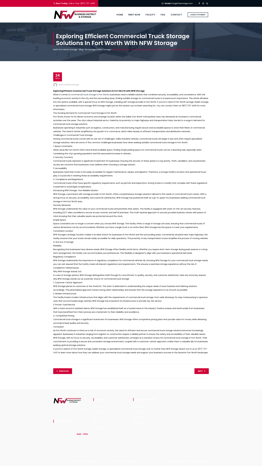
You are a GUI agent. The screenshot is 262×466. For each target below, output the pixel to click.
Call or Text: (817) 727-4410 (81, 3)
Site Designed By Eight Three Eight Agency (189, 461)
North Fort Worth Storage (69, 85)
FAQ (163, 14)
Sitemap (133, 461)
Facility (150, 14)
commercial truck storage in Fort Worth (90, 94)
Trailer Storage (140, 417)
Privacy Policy (120, 461)
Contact (176, 14)
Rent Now (134, 14)
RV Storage (138, 406)
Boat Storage (139, 412)
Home (120, 14)
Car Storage (139, 422)
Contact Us (98, 428)
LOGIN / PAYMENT (198, 15)
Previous (64, 371)
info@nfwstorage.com (182, 3)
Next (200, 371)
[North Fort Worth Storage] (76, 15)
